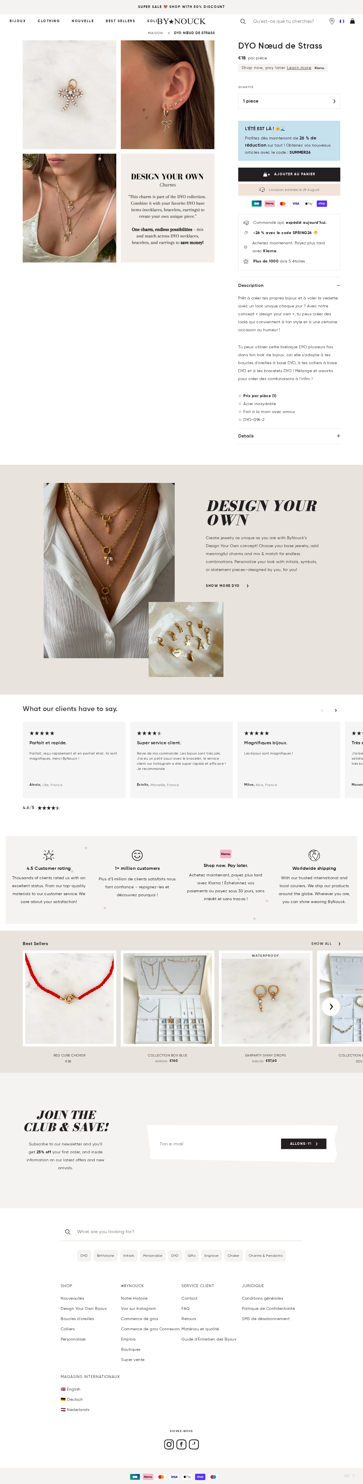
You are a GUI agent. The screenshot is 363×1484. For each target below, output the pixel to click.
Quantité (246, 87)
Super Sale (150, 7)
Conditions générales (262, 1298)
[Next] (331, 1006)
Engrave (211, 1255)
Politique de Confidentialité (268, 1308)
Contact (190, 1298)
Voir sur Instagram (138, 1308)
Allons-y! (301, 1144)
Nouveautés (72, 1298)
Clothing (49, 21)
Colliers (68, 1329)
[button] (342, 21)
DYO (84, 1255)
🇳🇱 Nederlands (75, 1409)
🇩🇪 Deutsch (72, 1399)
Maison (155, 33)
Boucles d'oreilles (77, 1318)
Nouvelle (83, 21)
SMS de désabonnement (266, 1318)
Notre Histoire (134, 1298)
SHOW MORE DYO (223, 586)
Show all (321, 944)
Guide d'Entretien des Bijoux (209, 1339)
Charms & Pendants (266, 1255)
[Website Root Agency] (353, 1475)
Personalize (152, 1255)
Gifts (192, 1255)
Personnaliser (73, 1339)
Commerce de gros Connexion (150, 1329)
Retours (189, 1318)
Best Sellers (120, 21)
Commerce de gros (139, 1318)
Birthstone (105, 1255)
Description (251, 286)
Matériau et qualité (200, 1329)
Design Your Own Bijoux (84, 1308)
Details (246, 436)
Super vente (133, 1359)
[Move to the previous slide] (322, 710)
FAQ (186, 1308)
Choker (234, 1255)
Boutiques (131, 1349)
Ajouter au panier (294, 174)
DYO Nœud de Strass (194, 33)
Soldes (155, 21)
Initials (128, 1255)
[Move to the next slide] (335, 710)
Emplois (128, 1339)
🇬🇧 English (71, 1389)
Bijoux (18, 21)
